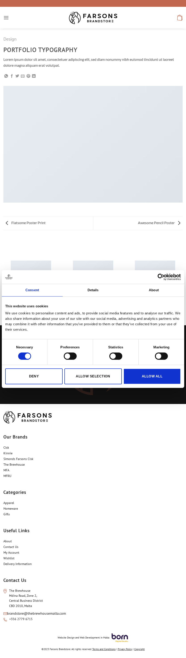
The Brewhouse (14, 464)
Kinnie (7, 453)
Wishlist (9, 558)
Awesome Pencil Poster (156, 222)
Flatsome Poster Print (28, 222)
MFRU (7, 476)
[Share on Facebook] (12, 76)
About (7, 541)
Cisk (6, 447)
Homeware (10, 508)
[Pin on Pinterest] (28, 76)
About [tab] (154, 290)
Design (10, 39)
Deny (34, 376)
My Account (11, 552)
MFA (6, 470)
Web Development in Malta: (95, 637)
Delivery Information (17, 564)
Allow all (152, 376)
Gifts (6, 514)
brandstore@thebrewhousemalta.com (36, 613)
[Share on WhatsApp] (6, 76)
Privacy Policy (125, 649)
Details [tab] (93, 290)
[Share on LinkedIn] (34, 76)
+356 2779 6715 (21, 619)
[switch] (70, 356)
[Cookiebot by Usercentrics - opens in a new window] (161, 277)
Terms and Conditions (104, 649)
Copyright (139, 649)
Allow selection (93, 376)
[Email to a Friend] (22, 76)
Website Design (66, 637)
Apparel (8, 503)
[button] (6, 17)
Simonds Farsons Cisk (18, 459)
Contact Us (10, 547)
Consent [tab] (32, 290)
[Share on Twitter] (17, 76)
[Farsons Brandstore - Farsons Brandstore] (93, 18)
